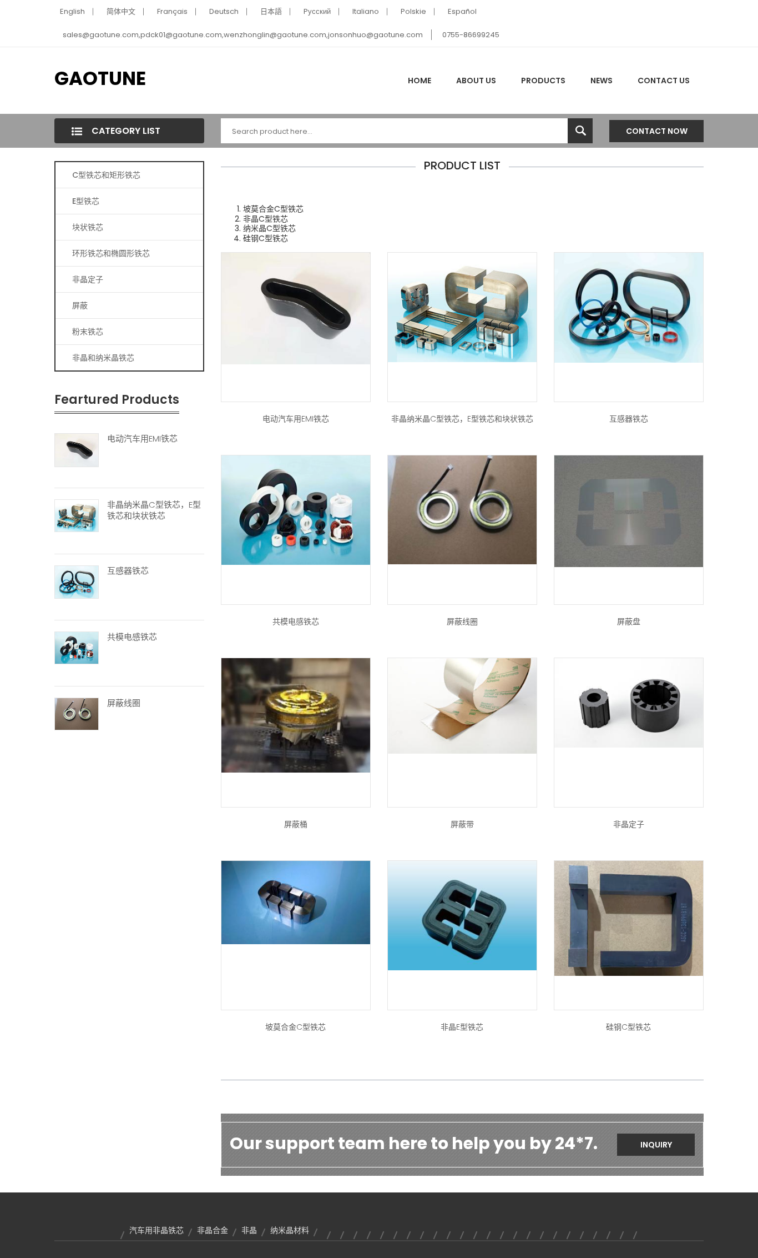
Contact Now (657, 131)
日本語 (271, 11)
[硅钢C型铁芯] (628, 917)
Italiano (365, 11)
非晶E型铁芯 (462, 1027)
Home (419, 80)
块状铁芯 (87, 227)
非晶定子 (87, 279)
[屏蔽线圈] (76, 713)
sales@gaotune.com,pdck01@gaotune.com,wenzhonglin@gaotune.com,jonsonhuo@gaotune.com (243, 34)
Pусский (317, 11)
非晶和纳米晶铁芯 (103, 357)
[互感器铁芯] (76, 581)
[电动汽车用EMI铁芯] (76, 449)
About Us (476, 80)
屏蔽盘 (628, 621)
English (72, 11)
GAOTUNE (100, 78)
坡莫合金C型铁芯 (295, 1027)
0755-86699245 (470, 34)
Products (543, 80)
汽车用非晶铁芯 (156, 1230)
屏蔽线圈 (123, 703)
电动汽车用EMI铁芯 (142, 438)
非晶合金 (212, 1230)
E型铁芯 (85, 201)
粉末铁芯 (87, 331)
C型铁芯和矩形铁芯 (106, 175)
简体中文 (121, 11)
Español (462, 11)
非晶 (249, 1230)
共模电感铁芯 (132, 637)
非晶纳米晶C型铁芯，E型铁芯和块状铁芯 (154, 510)
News (601, 80)
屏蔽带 (462, 824)
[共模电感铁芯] (76, 647)
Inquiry (656, 1144)
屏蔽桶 (295, 824)
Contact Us (664, 80)
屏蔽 (80, 305)
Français (172, 11)
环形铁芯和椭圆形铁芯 (111, 253)
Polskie (413, 11)
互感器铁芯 (128, 571)
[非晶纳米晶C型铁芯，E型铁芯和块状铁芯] (76, 515)
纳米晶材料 (289, 1230)
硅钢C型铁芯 (628, 1027)
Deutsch (224, 11)
